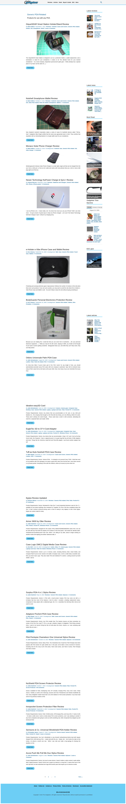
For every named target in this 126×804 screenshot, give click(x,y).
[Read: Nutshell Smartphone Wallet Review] (53, 117)
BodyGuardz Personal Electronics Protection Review (49, 300)
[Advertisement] (53, 83)
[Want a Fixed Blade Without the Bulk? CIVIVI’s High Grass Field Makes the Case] (90, 331)
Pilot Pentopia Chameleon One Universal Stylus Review (50, 637)
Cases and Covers (62, 26)
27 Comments (30, 502)
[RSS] (67, 792)
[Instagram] (61, 792)
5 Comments (37, 253)
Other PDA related (34, 102)
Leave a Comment (50, 28)
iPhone (31, 184)
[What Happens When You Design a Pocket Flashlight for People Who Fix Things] (90, 339)
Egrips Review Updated (36, 498)
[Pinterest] (63, 792)
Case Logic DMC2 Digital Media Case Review (46, 544)
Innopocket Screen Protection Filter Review (45, 707)
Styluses (65, 595)
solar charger (29, 150)
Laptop (49, 409)
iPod (67, 500)
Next (80, 776)
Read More (30, 68)
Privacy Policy (57, 786)
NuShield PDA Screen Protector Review (43, 683)
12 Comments (54, 525)
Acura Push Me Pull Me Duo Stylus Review (45, 753)
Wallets (59, 102)
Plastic (31, 525)
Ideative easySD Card (35, 406)
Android (54, 26)
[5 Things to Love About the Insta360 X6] (90, 92)
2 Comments (45, 184)
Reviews (48, 26)
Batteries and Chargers (59, 182)
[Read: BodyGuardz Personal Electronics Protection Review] (53, 322)
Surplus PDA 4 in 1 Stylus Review (41, 592)
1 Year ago (89, 207)
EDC (73, 2)
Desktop (28, 409)
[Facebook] (57, 792)
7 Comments (65, 102)
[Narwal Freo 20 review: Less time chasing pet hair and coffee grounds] (90, 34)
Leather (28, 362)
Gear (61, 148)
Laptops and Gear (56, 409)
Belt (57, 252)
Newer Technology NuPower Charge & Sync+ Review (49, 180)
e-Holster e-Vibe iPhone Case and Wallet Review (47, 249)
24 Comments (74, 433)
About (35, 786)
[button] (101, 2)
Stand (42, 28)
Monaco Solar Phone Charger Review (42, 146)
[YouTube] (65, 792)
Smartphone (36, 28)
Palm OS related (43, 102)
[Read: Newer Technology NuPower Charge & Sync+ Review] (53, 197)
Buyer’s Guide (67, 2)
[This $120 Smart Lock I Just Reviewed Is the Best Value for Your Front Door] (90, 18)
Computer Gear (73, 408)
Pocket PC (68, 409)
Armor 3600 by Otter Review (38, 521)
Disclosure (76, 786)
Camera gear (64, 408)
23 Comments (76, 639)
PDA (45, 362)
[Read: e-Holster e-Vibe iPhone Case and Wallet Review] (53, 269)
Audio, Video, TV (55, 547)
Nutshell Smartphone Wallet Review (42, 98)
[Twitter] (59, 792)
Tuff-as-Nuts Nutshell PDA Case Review (43, 452)
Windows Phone (64, 433)
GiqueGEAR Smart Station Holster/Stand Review (47, 24)
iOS (32, 28)
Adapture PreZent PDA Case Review (42, 614)
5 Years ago (94, 207)
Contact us (49, 786)
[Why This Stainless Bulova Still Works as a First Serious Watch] (90, 322)
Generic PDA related (73, 26)
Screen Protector (31, 687)
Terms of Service (67, 786)
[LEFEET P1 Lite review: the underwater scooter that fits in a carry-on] (90, 26)
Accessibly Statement (86, 786)
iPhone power (37, 184)
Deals (60, 2)
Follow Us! (41, 786)
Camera (58, 408)
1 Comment (37, 150)
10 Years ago (99, 207)
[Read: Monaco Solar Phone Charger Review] (53, 158)
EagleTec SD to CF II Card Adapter (41, 429)
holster (28, 28)
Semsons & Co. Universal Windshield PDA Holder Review (51, 730)
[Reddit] (68, 792)
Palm (32, 362)
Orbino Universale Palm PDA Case (41, 358)
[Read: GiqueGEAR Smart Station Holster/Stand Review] (53, 42)
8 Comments (40, 710)
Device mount (61, 732)
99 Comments (40, 687)
